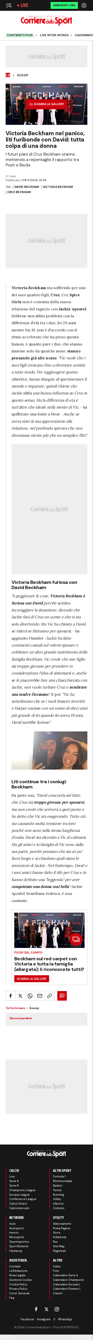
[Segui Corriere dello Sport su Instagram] (56, 1309)
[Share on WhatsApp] (30, 996)
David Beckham (26, 187)
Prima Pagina (61, 1228)
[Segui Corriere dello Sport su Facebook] (36, 1309)
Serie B (14, 1185)
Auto (12, 1224)
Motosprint (16, 1237)
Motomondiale (62, 1181)
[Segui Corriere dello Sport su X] (46, 1309)
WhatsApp (65, 1319)
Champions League (22, 1190)
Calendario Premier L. (67, 1289)
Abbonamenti (62, 1224)
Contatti (15, 1266)
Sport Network (19, 1246)
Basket (57, 1185)
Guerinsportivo (19, 1242)
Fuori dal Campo (28, 952)
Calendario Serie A (65, 1275)
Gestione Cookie (20, 1280)
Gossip (22, 75)
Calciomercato (19, 1208)
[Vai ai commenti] (62, 996)
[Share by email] (40, 996)
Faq (11, 1298)
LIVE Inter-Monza (54, 35)
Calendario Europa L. (67, 1284)
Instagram (44, 1319)
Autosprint (16, 1228)
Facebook (27, 1319)
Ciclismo (58, 1208)
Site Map (59, 1246)
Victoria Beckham (58, 187)
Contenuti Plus (20, 35)
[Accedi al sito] (84, 5)
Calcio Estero (18, 1203)
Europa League (19, 1195)
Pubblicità (59, 1237)
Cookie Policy (18, 1284)
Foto (56, 1271)
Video (57, 1266)
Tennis (57, 1190)
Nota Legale (17, 1275)
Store (56, 1232)
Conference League (22, 1199)
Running (58, 1195)
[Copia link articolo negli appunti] (49, 996)
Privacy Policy (18, 1289)
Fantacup (15, 1251)
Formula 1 (59, 1176)
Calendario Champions (68, 1280)
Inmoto (14, 1232)
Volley (57, 1199)
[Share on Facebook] (10, 996)
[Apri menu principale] (9, 5)
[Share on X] (20, 996)
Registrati (59, 1251)
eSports (58, 1203)
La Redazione (18, 1271)
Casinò (58, 1293)
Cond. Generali (19, 1293)
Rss (55, 1242)
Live (24, 5)
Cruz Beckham (19, 192)
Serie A (14, 1181)
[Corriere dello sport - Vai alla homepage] (46, 21)
